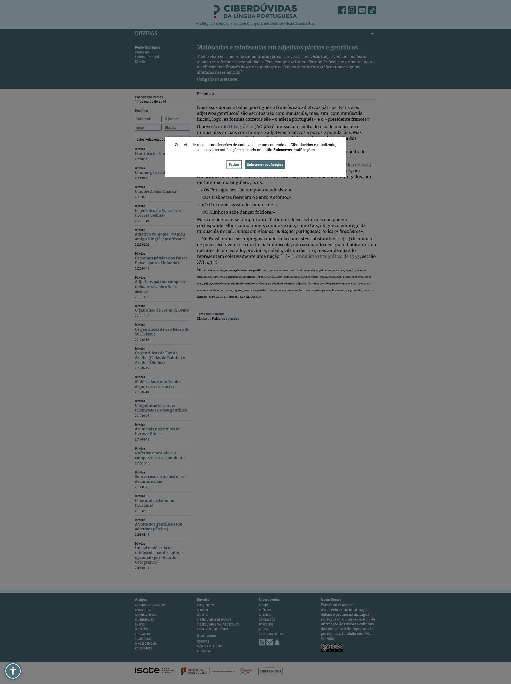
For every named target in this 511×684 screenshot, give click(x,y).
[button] (13, 671)
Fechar (234, 164)
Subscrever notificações (265, 164)
